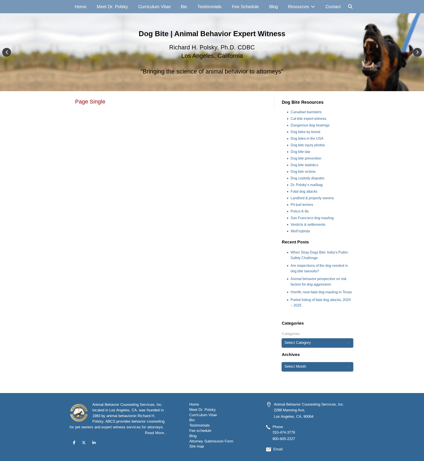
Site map (196, 446)
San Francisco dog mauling (312, 218)
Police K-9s (300, 211)
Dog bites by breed (305, 132)
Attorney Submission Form (211, 441)
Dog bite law (300, 152)
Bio (184, 6)
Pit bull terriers (302, 205)
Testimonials (209, 6)
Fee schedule (200, 431)
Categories (291, 334)
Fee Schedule (245, 6)
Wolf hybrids (300, 231)
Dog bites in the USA (307, 138)
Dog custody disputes (307, 178)
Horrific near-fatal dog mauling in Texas (321, 292)
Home (80, 6)
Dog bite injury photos (308, 145)
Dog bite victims (303, 171)
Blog (273, 6)
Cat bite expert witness (308, 118)
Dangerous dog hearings (310, 125)
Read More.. (156, 433)
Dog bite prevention (306, 158)
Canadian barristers (306, 112)
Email (278, 449)
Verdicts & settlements (308, 224)
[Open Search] (350, 6)
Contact (333, 6)
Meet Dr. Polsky (112, 6)
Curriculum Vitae (154, 6)
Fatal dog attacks (304, 191)
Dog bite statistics (304, 165)
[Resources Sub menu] (313, 6)
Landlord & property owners (312, 198)
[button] (6, 52)
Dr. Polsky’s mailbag (307, 185)
